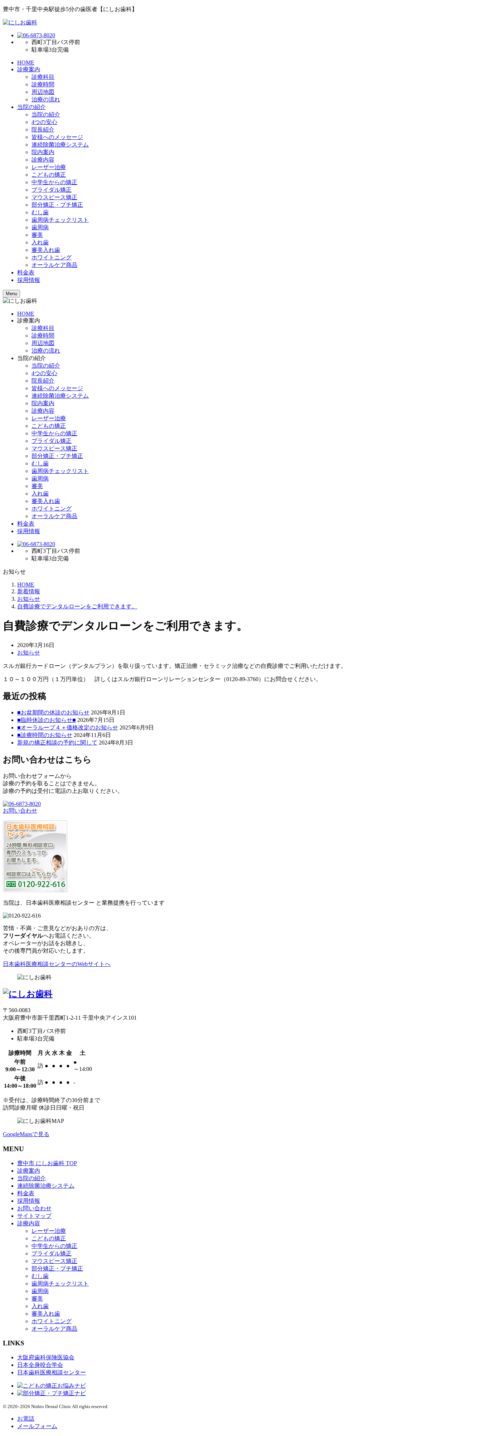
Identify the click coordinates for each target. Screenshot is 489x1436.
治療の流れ (46, 99)
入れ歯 (40, 242)
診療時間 (43, 84)
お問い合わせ (20, 811)
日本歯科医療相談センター (51, 1372)
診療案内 (28, 69)
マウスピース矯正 (54, 197)
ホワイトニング (52, 257)
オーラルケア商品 (54, 265)
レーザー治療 (49, 167)
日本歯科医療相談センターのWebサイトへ (57, 964)
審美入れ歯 (46, 250)
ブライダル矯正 (52, 190)
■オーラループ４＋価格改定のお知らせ (67, 727)
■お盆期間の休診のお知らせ (53, 712)
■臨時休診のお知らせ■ (46, 720)
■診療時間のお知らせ (44, 735)
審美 (37, 235)
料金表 (25, 272)
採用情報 (28, 280)
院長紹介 (43, 129)
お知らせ (28, 653)
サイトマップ (34, 1216)
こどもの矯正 (49, 175)
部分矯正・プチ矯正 (57, 205)
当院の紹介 (31, 107)
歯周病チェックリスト (60, 220)
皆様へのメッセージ (57, 137)
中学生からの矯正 (54, 182)
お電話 (25, 1419)
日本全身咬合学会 (40, 1365)
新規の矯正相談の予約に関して (57, 742)
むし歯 (40, 212)
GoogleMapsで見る (26, 1134)
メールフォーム (37, 1426)
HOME (25, 62)
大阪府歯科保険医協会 (45, 1357)
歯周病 (40, 227)
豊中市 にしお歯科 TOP (47, 1163)
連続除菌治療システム (60, 145)
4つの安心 (44, 122)
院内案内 (43, 152)
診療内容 (43, 160)
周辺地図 (43, 92)
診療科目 (43, 77)
